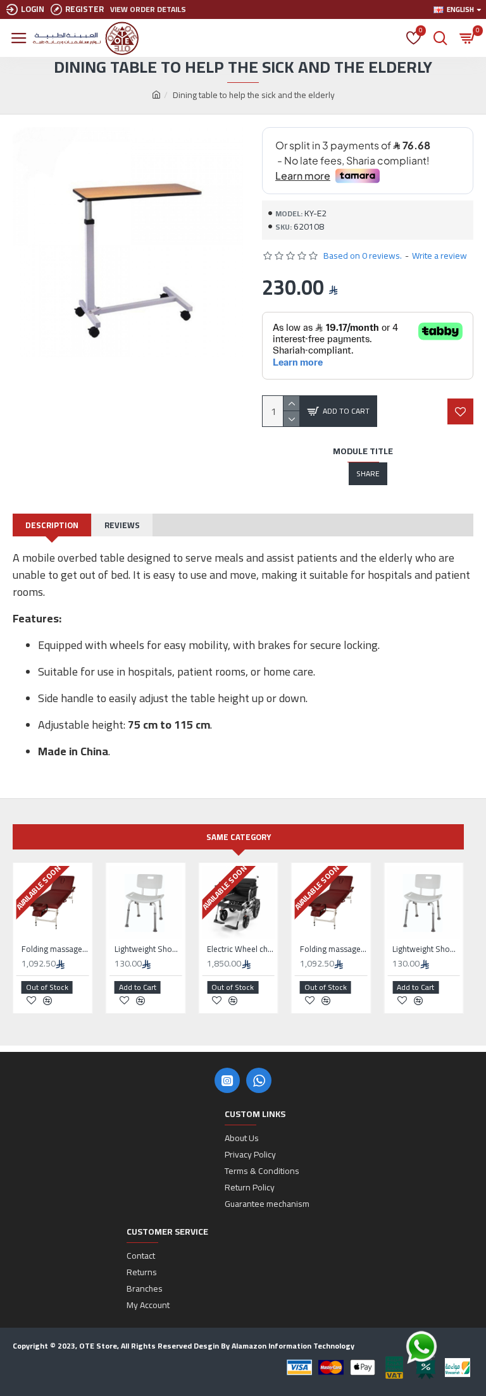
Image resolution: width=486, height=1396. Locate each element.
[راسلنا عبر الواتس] (444, 1347)
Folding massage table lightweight (55, 949)
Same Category (238, 836)
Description (51, 525)
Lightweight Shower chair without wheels (148, 949)
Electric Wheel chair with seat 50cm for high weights (241, 949)
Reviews (122, 525)
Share (368, 473)
